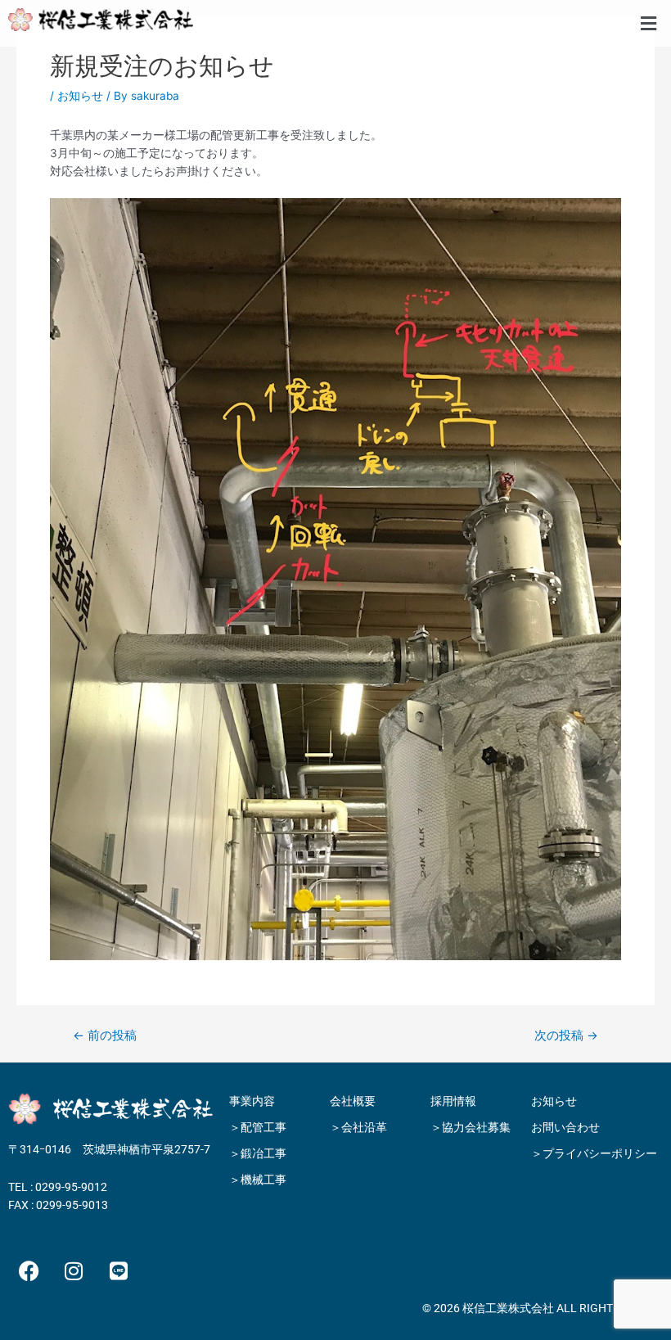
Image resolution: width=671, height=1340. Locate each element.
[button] (649, 23)
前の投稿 (105, 1036)
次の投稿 (566, 1036)
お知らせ (80, 95)
